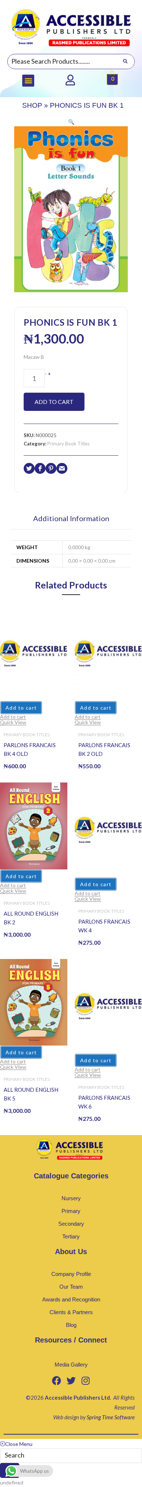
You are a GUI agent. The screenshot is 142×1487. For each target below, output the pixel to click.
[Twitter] (71, 1380)
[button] (28, 81)
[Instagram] (85, 1380)
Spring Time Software (111, 1417)
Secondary (71, 1224)
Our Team (71, 1287)
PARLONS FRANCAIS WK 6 (104, 1102)
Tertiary (71, 1236)
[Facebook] (56, 1380)
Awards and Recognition (71, 1299)
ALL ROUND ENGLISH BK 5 (31, 1094)
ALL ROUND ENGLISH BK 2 (31, 917)
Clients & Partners (71, 1312)
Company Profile (71, 1274)
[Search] (125, 61)
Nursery (71, 1198)
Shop (32, 105)
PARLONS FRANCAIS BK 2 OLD (104, 749)
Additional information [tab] (71, 519)
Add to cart (54, 401)
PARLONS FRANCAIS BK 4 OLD (30, 749)
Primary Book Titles (68, 444)
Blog (71, 1325)
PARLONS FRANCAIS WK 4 (104, 925)
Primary (71, 1211)
